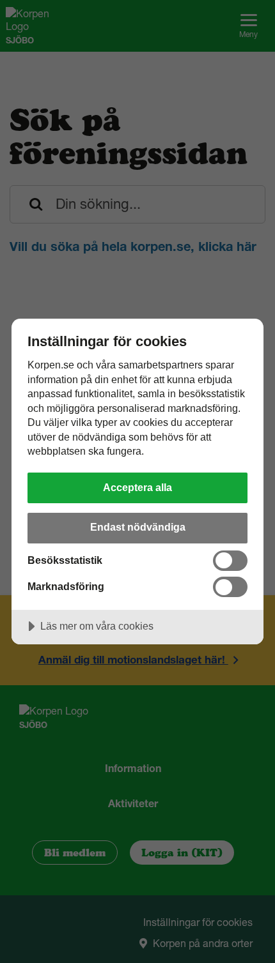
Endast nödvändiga (137, 527)
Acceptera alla (137, 487)
